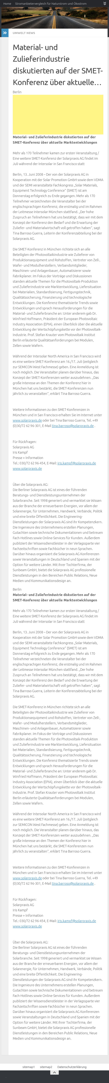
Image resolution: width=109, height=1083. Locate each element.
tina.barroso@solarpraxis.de (73, 426)
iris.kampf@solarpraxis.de (76, 463)
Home (7, 3)
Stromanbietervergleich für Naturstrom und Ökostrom (51, 3)
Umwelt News (24, 33)
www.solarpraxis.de (27, 420)
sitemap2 (46, 1067)
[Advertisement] (58, 114)
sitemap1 (29, 1067)
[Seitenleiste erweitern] (5, 33)
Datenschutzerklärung (72, 1067)
